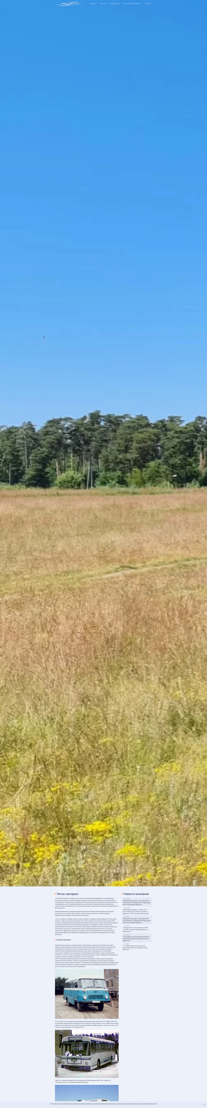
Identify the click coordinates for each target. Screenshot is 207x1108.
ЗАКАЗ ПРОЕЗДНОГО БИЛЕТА (132, 3)
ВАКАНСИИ (103, 3)
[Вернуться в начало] (67, 3)
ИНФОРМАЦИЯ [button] (115, 3)
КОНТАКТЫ (147, 3)
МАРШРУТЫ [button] (92, 3)
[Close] (204, 1104)
